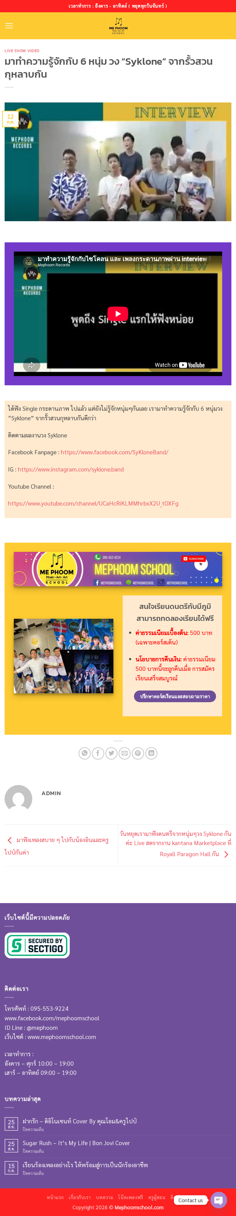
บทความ (104, 1197)
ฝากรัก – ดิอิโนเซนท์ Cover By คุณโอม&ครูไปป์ (80, 1120)
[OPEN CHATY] (218, 1200)
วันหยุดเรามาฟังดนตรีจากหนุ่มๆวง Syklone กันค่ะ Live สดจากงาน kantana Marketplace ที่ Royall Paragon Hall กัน (175, 843)
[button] (9, 25)
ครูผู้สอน (157, 1197)
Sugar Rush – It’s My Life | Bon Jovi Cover (76, 1142)
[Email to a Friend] (125, 753)
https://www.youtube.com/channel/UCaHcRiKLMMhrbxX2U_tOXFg (93, 503)
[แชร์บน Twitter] (111, 753)
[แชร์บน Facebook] (98, 753)
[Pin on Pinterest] (138, 753)
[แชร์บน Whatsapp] (85, 753)
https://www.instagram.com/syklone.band (71, 469)
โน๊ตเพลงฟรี (130, 1197)
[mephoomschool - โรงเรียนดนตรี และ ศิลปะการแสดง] (118, 25)
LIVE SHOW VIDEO (22, 51)
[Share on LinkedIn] (151, 753)
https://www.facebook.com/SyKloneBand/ (114, 452)
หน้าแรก (55, 1197)
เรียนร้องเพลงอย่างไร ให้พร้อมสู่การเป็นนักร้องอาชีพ (85, 1164)
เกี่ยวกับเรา (80, 1197)
